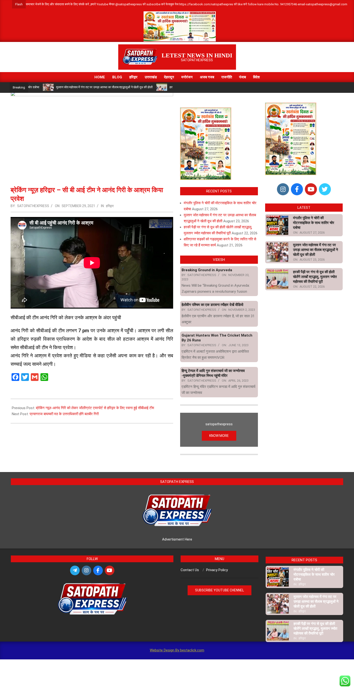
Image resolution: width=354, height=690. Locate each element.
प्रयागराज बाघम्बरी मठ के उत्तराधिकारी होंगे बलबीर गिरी (64, 414)
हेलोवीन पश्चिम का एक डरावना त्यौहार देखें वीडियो (212, 305)
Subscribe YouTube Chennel (219, 590)
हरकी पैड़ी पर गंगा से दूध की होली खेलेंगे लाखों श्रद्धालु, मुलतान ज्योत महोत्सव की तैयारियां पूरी (315, 277)
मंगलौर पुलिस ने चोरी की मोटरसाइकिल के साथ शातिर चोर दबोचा (313, 223)
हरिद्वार (110, 206)
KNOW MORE (219, 436)
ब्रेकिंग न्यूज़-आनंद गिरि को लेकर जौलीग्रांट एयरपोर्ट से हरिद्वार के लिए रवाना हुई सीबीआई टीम (95, 408)
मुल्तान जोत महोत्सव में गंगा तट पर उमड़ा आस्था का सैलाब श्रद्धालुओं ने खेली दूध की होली (86, 87)
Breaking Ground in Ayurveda (207, 270)
